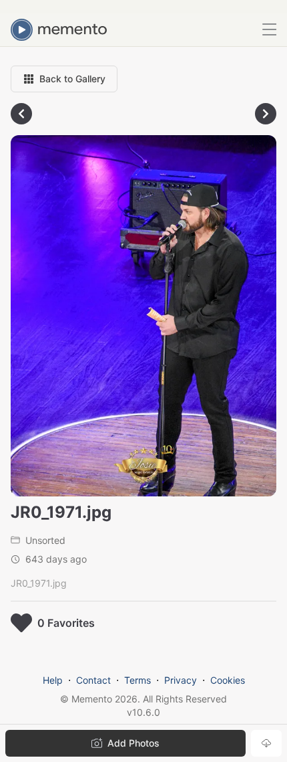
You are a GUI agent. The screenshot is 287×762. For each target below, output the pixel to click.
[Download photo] (266, 743)
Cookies (227, 680)
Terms (137, 680)
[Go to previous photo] (21, 113)
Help (53, 680)
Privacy (180, 680)
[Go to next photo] (265, 113)
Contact (93, 680)
